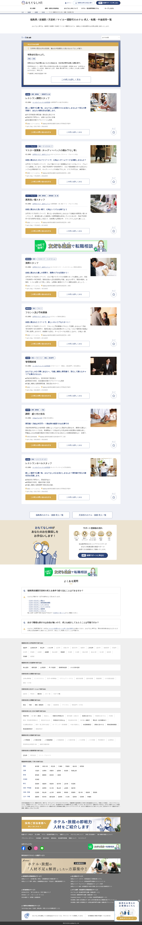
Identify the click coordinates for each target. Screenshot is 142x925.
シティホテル (27, 678)
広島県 (37, 792)
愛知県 (37, 775)
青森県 (52, 784)
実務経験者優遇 (111, 724)
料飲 (30, 705)
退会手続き (46, 838)
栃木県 (75, 766)
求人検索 (32, 8)
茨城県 (67, 766)
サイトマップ (82, 838)
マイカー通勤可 (85, 720)
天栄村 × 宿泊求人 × (37, 600)
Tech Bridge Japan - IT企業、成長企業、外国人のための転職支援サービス (41, 908)
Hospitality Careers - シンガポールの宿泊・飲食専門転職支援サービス (89, 897)
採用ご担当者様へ (90, 834)
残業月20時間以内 (58, 716)
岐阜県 (52, 775)
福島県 (29, 12)
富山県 (59, 788)
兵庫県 (44, 770)
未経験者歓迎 (87, 724)
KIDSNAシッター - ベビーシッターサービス (33, 895)
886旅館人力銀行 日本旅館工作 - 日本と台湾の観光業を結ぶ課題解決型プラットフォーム (94, 900)
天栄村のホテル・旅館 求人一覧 (92, 515)
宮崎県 (75, 797)
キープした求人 (109, 8)
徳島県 (88, 792)
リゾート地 (56, 694)
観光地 (40, 694)
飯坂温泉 (34, 667)
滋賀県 (59, 770)
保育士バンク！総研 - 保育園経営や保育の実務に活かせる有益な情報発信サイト (91, 886)
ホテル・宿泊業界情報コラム (90, 8)
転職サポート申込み (27, 834)
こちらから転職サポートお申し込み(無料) (60, 628)
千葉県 (60, 766)
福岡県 (37, 797)
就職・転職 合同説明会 (52, 8)
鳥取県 (66, 792)
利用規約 (38, 838)
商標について (72, 838)
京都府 (52, 770)
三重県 (59, 775)
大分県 (67, 797)
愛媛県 (73, 792)
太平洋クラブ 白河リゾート (41, 154)
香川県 (81, 792)
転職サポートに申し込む (108, 3)
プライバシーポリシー (28, 838)
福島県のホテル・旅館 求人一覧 (49, 515)
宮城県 (37, 784)
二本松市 (90, 648)
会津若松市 (33, 648)
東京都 (37, 766)
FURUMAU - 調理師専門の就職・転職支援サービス (84, 895)
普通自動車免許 (28, 729)
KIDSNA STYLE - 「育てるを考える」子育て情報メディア (36, 892)
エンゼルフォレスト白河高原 (41, 102)
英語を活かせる (87, 716)
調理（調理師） (39, 705)
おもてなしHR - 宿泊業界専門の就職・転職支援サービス (85, 892)
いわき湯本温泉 (75, 667)
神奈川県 (45, 766)
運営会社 (53, 838)
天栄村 (43, 12)
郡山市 (42, 648)
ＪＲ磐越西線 (48, 740)
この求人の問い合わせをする (41, 132)
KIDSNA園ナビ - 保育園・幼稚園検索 (31, 897)
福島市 (25, 648)
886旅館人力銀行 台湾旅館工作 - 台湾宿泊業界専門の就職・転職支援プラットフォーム (93, 902)
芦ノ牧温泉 (52, 667)
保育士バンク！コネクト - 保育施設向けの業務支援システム (86, 879)
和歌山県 (74, 770)
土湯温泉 (43, 667)
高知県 (95, 792)
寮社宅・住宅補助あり (99, 720)
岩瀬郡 (36, 12)
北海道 (37, 779)
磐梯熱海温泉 (63, 667)
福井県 (73, 788)
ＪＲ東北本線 (37, 740)
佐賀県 (82, 797)
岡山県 (44, 792)
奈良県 (66, 770)
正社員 (25, 755)
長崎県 (60, 797)
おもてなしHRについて (71, 8)
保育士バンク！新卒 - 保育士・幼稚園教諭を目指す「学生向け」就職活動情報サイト (43, 881)
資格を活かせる (99, 724)
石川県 (52, 788)
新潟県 (37, 788)
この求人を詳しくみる (74, 132)
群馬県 (82, 766)
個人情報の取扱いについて (105, 834)
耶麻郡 (63, 652)
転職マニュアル (64, 834)
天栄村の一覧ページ (59, 613)
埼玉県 (53, 766)
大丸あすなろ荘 (37, 418)
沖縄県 (89, 797)
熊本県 (44, 797)
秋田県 (73, 784)
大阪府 (37, 770)
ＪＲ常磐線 (26, 740)
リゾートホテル (51, 678)
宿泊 (24, 705)
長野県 (44, 788)
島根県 (59, 792)
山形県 (66, 784)
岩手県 (59, 784)
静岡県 (44, 775)
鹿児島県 (52, 797)
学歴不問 (25, 716)
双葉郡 (25, 656)
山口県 (52, 792)
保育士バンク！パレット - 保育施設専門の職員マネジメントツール (88, 881)
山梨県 (66, 788)
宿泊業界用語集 (62, 838)
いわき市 (50, 648)
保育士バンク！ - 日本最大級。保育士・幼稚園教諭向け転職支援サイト (40, 879)
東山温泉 (25, 667)
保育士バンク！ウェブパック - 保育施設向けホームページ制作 (87, 884)
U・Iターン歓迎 (36, 716)
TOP (23, 12)
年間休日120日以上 (59, 720)
